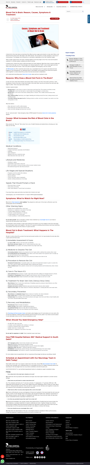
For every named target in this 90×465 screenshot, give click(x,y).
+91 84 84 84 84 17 (49, 2)
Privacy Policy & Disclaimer (72, 440)
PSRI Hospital (10, 68)
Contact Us (24, 2)
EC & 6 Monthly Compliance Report (74, 434)
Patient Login (30, 2)
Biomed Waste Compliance (72, 427)
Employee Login (37, 2)
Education (13, 2)
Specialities (50, 6)
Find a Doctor (29, 420)
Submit (75, 47)
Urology (47, 427)
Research (18, 2)
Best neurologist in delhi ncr (12, 436)
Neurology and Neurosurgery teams (16, 313)
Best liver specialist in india (12, 420)
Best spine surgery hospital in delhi (14, 429)
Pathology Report (30, 427)
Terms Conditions (24, 463)
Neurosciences (49, 422)
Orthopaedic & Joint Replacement (54, 424)
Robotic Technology (30, 426)
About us (68, 420)
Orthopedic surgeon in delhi (12, 427)
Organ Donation (29, 434)
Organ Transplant (30, 433)
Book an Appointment (15, 20)
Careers (67, 422)
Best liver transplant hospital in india (14, 434)
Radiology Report (30, 429)
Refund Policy (33, 463)
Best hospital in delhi (11, 438)
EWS (67, 436)
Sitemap (67, 426)
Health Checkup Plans (31, 424)
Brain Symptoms (16, 202)
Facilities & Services (61, 6)
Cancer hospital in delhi (11, 426)
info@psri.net (12, 458)
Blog (67, 438)
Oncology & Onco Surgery (52, 434)
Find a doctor (39, 6)
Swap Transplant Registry (32, 431)
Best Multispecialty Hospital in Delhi (54, 438)
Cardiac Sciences (50, 420)
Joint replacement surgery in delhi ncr (15, 424)
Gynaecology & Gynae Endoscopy (54, 436)
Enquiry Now (88, 19)
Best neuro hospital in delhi (12, 422)
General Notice (69, 433)
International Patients (76, 6)
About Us (8, 2)
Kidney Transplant (50, 432)
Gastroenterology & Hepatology (53, 426)
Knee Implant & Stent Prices (32, 436)
